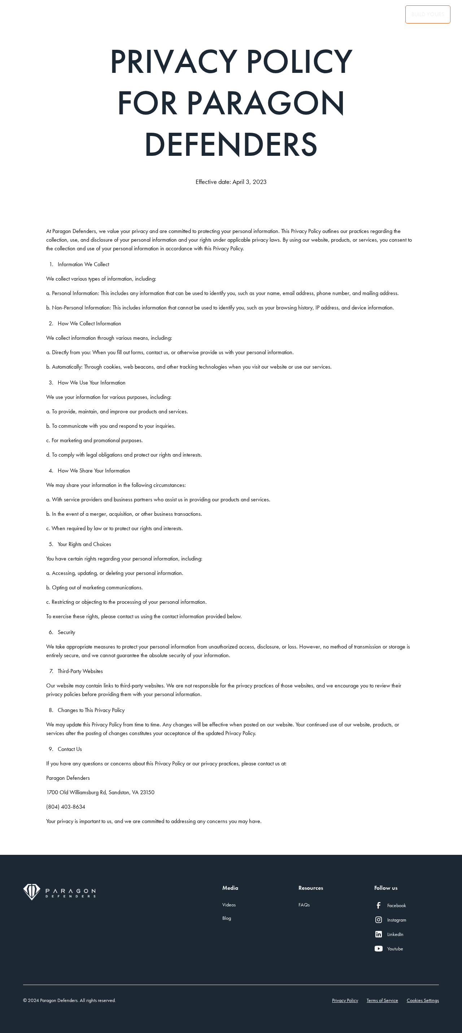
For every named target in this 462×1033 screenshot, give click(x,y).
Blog (353, 14)
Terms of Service (382, 1000)
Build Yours (427, 14)
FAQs (304, 904)
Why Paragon (140, 14)
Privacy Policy (345, 1000)
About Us (34, 14)
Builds (387, 14)
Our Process (83, 14)
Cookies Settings (423, 1000)
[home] (254, 14)
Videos (229, 904)
